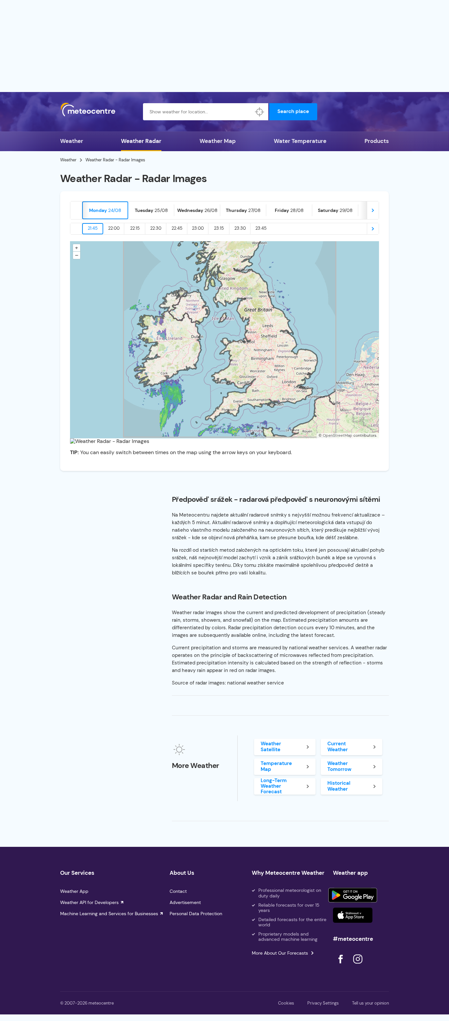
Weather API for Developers (89, 902)
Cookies (286, 1003)
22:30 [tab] (155, 228)
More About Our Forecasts (280, 953)
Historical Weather (338, 786)
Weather (71, 141)
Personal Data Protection (196, 914)
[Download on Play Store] (352, 895)
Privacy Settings (323, 1003)
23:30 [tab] (240, 228)
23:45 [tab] (261, 228)
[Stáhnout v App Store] (352, 915)
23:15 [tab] (219, 228)
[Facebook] (341, 965)
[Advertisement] (224, 46)
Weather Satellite (271, 746)
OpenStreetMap (337, 435)
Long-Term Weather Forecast (274, 786)
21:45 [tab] (93, 228)
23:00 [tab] (198, 228)
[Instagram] (357, 965)
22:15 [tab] (135, 228)
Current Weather (337, 746)
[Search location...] (259, 111)
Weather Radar (141, 141)
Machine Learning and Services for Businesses (109, 914)
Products (377, 141)
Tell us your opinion (370, 1003)
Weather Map (218, 141)
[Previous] (76, 210)
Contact (178, 891)
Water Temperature (300, 141)
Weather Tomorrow (339, 766)
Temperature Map (276, 766)
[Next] (373, 210)
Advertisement (185, 902)
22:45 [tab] (177, 228)
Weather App (74, 891)
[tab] (105, 210)
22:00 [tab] (114, 228)
